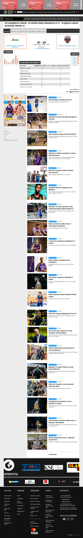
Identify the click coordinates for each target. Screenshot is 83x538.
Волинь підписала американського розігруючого (59, 261)
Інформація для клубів (8, 523)
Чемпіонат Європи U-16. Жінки (9, 2)
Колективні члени (7, 505)
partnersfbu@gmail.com (67, 504)
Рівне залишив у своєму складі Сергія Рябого (62, 134)
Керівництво (7, 498)
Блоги (18, 514)
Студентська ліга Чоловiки (34, 507)
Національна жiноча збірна (49, 501)
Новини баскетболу (20, 502)
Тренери (68, 18)
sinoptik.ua (11, 140)
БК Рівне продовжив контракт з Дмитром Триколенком (61, 439)
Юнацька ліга (33, 515)
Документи (6, 501)
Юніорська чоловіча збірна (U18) (49, 516)
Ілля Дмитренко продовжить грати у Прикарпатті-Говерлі (60, 402)
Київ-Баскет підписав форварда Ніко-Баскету (63, 313)
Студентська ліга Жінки (34, 512)
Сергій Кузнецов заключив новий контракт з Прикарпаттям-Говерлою (62, 421)
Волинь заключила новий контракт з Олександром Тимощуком (60, 225)
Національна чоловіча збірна (49, 496)
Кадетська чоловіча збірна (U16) (49, 526)
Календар (48, 18)
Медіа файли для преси (7, 519)
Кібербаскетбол (21, 511)
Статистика (27, 18)
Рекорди (63, 18)
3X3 (39, 12)
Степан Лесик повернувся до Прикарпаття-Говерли (62, 242)
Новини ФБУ (20, 505)
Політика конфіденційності (34, 522)
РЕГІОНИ (37, 12)
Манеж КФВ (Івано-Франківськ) (43, 48)
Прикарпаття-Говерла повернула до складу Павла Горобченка (62, 154)
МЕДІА (55, 12)
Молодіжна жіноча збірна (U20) (50, 511)
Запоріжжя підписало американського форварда (60, 189)
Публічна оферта (34, 526)
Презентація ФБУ (7, 509)
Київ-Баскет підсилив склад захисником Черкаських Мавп (61, 385)
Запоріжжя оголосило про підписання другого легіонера (63, 118)
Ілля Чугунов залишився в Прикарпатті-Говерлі (61, 278)
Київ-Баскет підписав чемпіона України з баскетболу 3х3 (61, 171)
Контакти (6, 512)
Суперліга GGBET (52, 97)
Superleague (20, 498)
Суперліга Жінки (34, 498)
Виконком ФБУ (7, 495)
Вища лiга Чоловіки (35, 501)
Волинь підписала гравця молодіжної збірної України (62, 295)
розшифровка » (74, 89)
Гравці (58, 18)
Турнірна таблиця (36, 18)
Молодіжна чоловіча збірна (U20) (49, 506)
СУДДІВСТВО (50, 12)
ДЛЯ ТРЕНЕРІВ (43, 12)
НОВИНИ (24, 12)
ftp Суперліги (7, 515)
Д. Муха (74, 56)
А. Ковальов (74, 58)
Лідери (43, 18)
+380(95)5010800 (65, 499)
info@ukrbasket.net (66, 501)
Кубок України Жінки (35, 504)
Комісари (76, 18)
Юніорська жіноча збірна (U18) (50, 521)
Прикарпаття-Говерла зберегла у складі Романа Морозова (61, 368)
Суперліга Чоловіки (35, 495)
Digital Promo (76, 535)
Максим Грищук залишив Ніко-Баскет (60, 100)
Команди (54, 18)
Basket (18, 495)
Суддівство (20, 508)
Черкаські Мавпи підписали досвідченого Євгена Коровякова (61, 349)
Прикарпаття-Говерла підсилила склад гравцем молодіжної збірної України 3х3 (61, 208)
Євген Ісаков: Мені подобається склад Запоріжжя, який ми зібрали (60, 332)
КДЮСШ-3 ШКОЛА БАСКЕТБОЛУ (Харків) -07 (68, 45)
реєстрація (60, 12)
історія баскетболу (68, 12)
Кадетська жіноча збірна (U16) (50, 531)
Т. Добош (74, 63)
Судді (72, 18)
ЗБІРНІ (27, 12)
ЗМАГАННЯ (32, 12)
